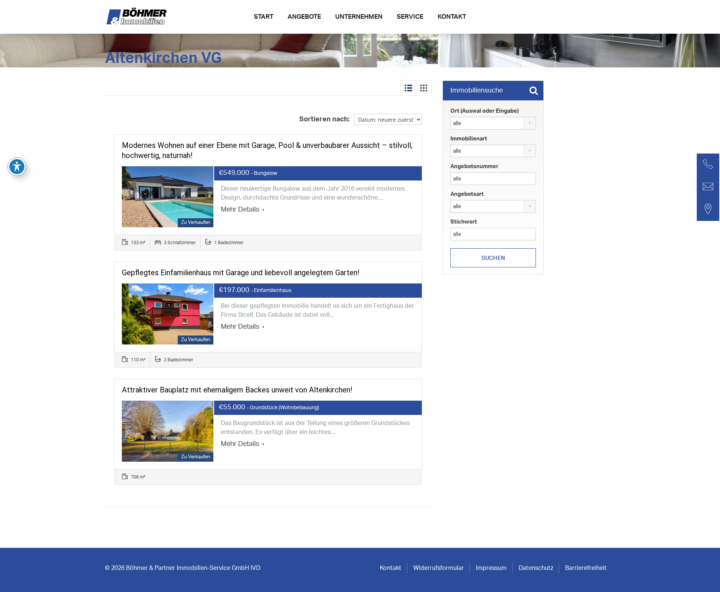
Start (263, 16)
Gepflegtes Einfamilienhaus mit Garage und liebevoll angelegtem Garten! (240, 272)
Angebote (304, 16)
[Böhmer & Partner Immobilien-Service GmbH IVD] (137, 19)
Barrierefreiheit (586, 568)
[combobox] (493, 123)
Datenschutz (536, 568)
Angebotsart (467, 194)
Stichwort (463, 222)
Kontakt (452, 16)
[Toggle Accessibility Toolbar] (17, 167)
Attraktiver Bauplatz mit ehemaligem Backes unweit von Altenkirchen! (237, 389)
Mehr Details (241, 209)
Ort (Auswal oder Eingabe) (484, 111)
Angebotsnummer (474, 166)
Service (410, 16)
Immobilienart (468, 139)
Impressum (491, 568)
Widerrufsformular (438, 568)
